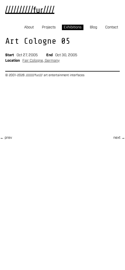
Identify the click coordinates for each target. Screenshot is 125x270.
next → (119, 137)
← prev (6, 137)
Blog (93, 27)
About (29, 27)
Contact (111, 27)
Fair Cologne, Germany (41, 60)
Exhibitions (73, 27)
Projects (49, 27)
